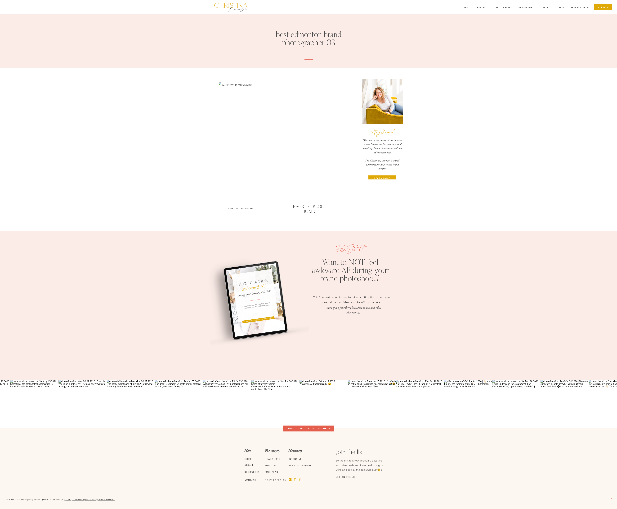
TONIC (68, 499)
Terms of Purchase (106, 499)
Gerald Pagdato (241, 208)
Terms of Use (78, 499)
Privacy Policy (91, 499)
